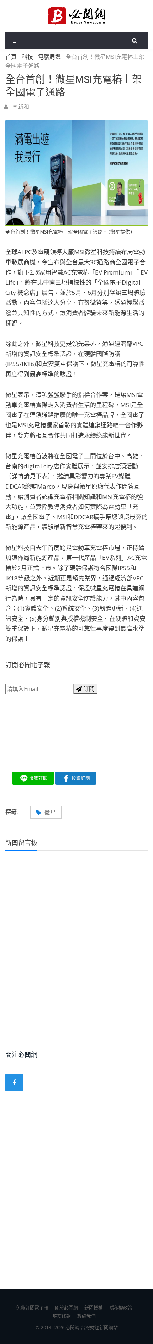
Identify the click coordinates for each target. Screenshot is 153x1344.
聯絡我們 (86, 1316)
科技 (27, 57)
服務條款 (61, 1316)
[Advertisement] (76, 960)
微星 (50, 812)
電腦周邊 (49, 57)
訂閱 (88, 689)
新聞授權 (93, 1307)
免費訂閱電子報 (32, 1307)
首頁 (11, 57)
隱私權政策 (120, 1307)
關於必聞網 (66, 1307)
